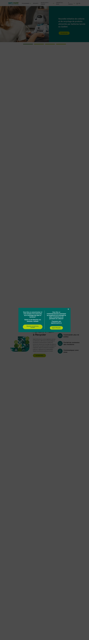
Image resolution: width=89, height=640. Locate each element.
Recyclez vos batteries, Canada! (33, 327)
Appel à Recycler (56, 327)
